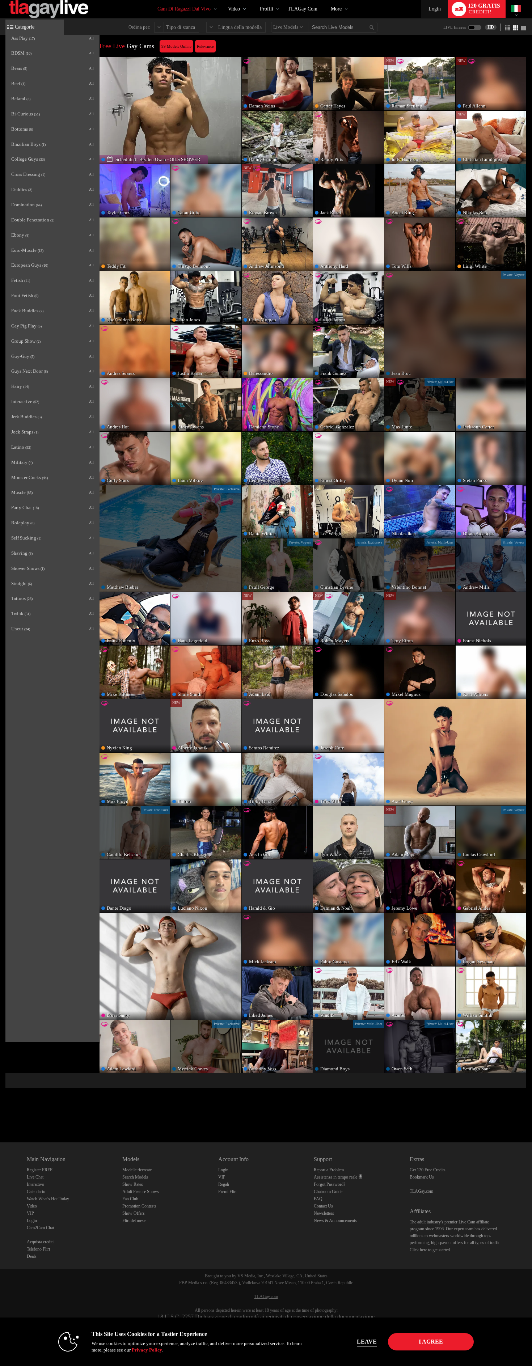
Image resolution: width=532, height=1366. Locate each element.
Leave (367, 1341)
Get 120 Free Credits (428, 1169)
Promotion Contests (139, 1206)
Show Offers (133, 1213)
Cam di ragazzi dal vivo (184, 9)
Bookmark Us (422, 1177)
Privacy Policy (147, 1350)
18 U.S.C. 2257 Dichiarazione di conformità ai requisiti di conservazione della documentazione (266, 1317)
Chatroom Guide (328, 1191)
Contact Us (323, 1206)
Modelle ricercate (137, 1169)
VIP (30, 1213)
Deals (32, 1256)
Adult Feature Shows (140, 1191)
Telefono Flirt (38, 1249)
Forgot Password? (329, 1184)
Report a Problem (329, 1169)
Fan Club (130, 1198)
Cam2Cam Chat (40, 1227)
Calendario (36, 1191)
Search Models (135, 1177)
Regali (223, 1184)
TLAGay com (302, 9)
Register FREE (39, 1169)
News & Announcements (335, 1220)
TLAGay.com (421, 1191)
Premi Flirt (227, 1191)
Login (434, 9)
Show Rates (132, 1184)
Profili (266, 9)
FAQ (318, 1198)
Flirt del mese (133, 1220)
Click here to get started (430, 1249)
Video (234, 9)
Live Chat (35, 1177)
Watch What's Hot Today (48, 1198)
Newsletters (324, 1213)
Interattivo (35, 1184)
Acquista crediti (40, 1241)
